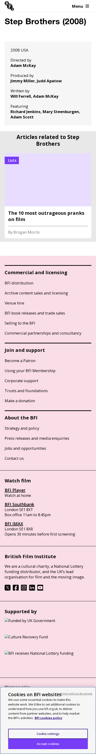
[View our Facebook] (16, 589)
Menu (77, 6)
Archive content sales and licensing (36, 293)
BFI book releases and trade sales (35, 313)
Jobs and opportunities (25, 448)
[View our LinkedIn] (32, 589)
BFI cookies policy (48, 718)
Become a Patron (20, 360)
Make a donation (20, 400)
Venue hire (14, 303)
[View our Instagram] (24, 589)
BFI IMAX (14, 523)
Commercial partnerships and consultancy (43, 333)
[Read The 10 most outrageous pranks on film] (48, 195)
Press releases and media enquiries (37, 438)
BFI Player (15, 490)
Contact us (14, 458)
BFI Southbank (19, 504)
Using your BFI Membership (30, 370)
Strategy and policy (22, 428)
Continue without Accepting (74, 693)
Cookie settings (48, 734)
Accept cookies (48, 744)
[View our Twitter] (7, 589)
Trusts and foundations (26, 390)
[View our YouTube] (40, 589)
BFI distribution (19, 283)
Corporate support (21, 380)
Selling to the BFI (20, 323)
